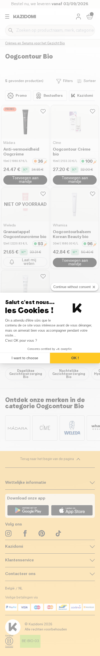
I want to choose (25, 358)
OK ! (75, 358)
